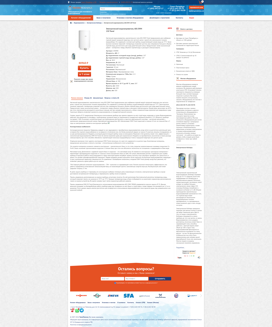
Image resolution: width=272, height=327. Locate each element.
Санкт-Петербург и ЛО (88, 2)
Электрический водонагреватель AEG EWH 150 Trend (120, 23)
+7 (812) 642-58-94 (177, 10)
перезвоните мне (196, 7)
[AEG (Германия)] (170, 28)
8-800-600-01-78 (126, 2)
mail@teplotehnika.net (196, 11)
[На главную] (80, 8)
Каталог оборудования (81, 18)
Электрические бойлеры (94, 23)
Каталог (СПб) (140, 302)
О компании (121, 302)
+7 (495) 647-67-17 (155, 8)
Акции (191, 18)
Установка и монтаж (108, 302)
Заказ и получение (103, 18)
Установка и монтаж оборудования (130, 18)
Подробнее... (180, 248)
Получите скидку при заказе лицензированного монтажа (83, 80)
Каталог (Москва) (153, 302)
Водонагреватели (79, 23)
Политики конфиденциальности (148, 283)
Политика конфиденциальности (80, 325)
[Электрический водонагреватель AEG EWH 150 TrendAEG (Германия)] (73, 56)
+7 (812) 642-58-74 (176, 8)
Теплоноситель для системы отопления (113, 14)
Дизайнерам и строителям (160, 18)
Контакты (179, 18)
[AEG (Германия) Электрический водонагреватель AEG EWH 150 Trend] (84, 40)
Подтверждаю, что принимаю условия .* (137, 283)
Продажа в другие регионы (109, 2)
